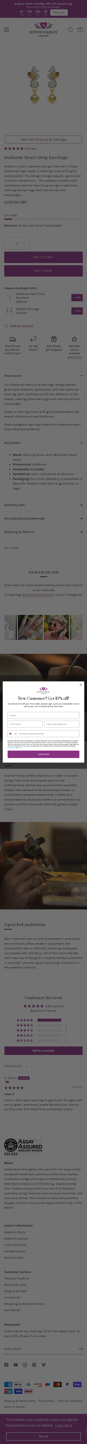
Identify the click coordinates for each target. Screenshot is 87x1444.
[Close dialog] (80, 684)
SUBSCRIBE (43, 754)
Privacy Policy (12, 748)
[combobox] (13, 733)
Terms (20, 748)
